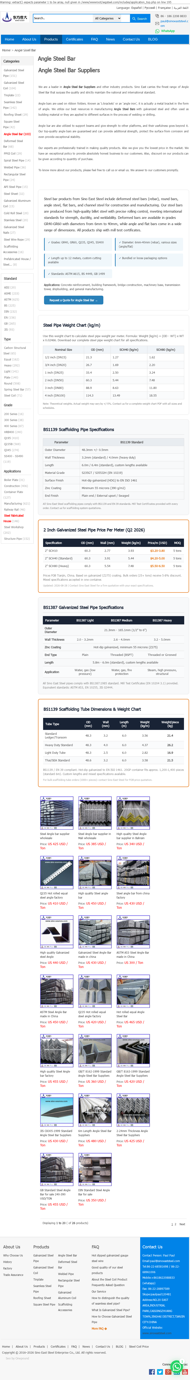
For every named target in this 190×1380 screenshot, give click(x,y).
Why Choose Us (13, 1255)
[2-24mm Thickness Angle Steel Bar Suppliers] (133, 1125)
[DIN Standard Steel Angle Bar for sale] (95, 1185)
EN (6, 317)
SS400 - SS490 (13, 456)
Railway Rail (11, 509)
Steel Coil (10, 395)
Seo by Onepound (17, 1358)
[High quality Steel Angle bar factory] (57, 1066)
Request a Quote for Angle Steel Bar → (74, 300)
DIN (6, 311)
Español (136, 7)
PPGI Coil (13, 153)
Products (51, 39)
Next (182, 1224)
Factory (7, 1268)
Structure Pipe (13, 538)
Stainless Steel (16, 220)
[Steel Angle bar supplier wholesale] (57, 828)
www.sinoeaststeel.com (156, 1333)
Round (8, 383)
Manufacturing (13, 503)
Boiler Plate (11, 479)
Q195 (7, 438)
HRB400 (9, 432)
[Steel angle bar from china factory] (133, 888)
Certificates (74, 39)
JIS (6, 329)
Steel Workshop (14, 527)
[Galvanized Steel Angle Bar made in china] (95, 947)
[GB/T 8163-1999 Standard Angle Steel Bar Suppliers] (133, 1066)
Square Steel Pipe (44, 1304)
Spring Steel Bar (14, 389)
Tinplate (12, 95)
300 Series (10, 420)
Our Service (99, 1291)
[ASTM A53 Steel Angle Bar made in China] (133, 947)
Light (7, 371)
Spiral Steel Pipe (17, 160)
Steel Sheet (14, 193)
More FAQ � (99, 1328)
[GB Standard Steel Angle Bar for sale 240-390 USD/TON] (57, 1185)
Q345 (7, 450)
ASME (7, 293)
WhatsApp (167, 31)
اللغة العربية (181, 7)
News (110, 39)
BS (5, 305)
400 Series (10, 426)
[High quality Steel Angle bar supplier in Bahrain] (133, 828)
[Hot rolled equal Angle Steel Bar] (133, 1006)
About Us (29, 39)
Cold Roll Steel (16, 213)
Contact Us (131, 39)
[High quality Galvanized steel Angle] (57, 947)
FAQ (94, 39)
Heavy (8, 365)
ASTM (7, 299)
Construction (12, 485)
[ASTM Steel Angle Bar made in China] (57, 1006)
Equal (7, 359)
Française (164, 7)
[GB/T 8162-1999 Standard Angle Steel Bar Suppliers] (95, 1066)
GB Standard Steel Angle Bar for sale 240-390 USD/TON (55, 1194)
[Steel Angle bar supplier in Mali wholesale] (95, 828)
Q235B (8, 444)
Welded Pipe (15, 167)
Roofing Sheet (16, 114)
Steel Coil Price (16, 48)
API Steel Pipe (16, 186)
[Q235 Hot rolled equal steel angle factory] (57, 888)
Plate (7, 377)
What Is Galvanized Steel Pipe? (111, 1310)
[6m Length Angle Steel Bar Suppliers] (95, 1125)
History (7, 1261)
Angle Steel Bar (17, 134)
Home (9, 39)
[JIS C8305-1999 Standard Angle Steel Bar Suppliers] (57, 1125)
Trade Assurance (13, 1274)
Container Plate (13, 491)
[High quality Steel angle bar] (95, 888)
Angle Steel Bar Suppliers (79, 86)
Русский (150, 7)
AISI (6, 287)
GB (6, 323)
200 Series (10, 414)
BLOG (153, 39)
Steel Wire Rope (17, 239)
